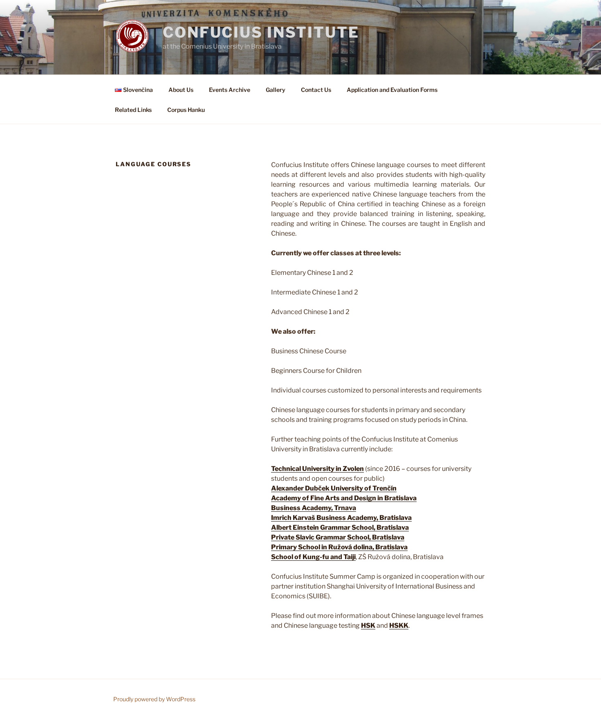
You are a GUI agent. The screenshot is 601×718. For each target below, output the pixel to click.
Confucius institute (261, 32)
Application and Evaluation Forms (392, 89)
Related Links (133, 109)
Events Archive (229, 89)
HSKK (398, 625)
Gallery (275, 89)
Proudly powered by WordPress (154, 699)
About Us (180, 89)
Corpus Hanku (186, 109)
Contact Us (316, 89)
